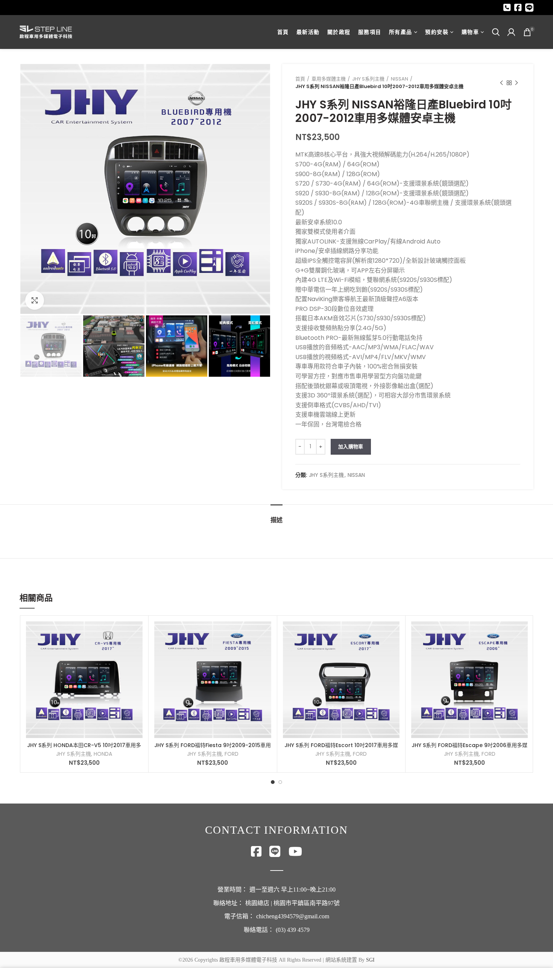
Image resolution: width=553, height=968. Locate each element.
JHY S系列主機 (368, 78)
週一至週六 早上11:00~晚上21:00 (292, 889)
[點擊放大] (34, 300)
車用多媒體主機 (328, 78)
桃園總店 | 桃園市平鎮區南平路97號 (292, 903)
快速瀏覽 (137, 633)
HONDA (103, 753)
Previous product (501, 83)
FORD (232, 753)
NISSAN (399, 78)
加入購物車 (350, 446)
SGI (370, 960)
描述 (276, 520)
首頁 (300, 78)
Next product (516, 83)
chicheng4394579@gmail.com (292, 916)
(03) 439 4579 (293, 930)
